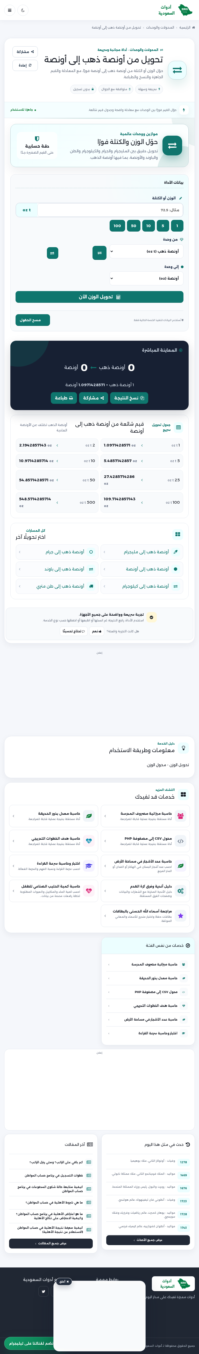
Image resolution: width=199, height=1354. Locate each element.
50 (133, 225)
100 (117, 225)
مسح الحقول (30, 320)
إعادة (23, 65)
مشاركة (23, 52)
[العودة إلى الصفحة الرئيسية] (173, 10)
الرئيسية (184, 27)
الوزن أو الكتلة (164, 198)
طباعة (61, 398)
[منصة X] (43, 1291)
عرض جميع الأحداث (149, 1240)
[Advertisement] (99, 692)
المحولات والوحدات (160, 27)
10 (148, 225)
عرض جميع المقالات (52, 1243)
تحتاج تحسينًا (72, 631)
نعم (95, 631)
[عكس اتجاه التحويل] (52, 253)
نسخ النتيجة (126, 398)
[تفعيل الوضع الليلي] (23, 10)
